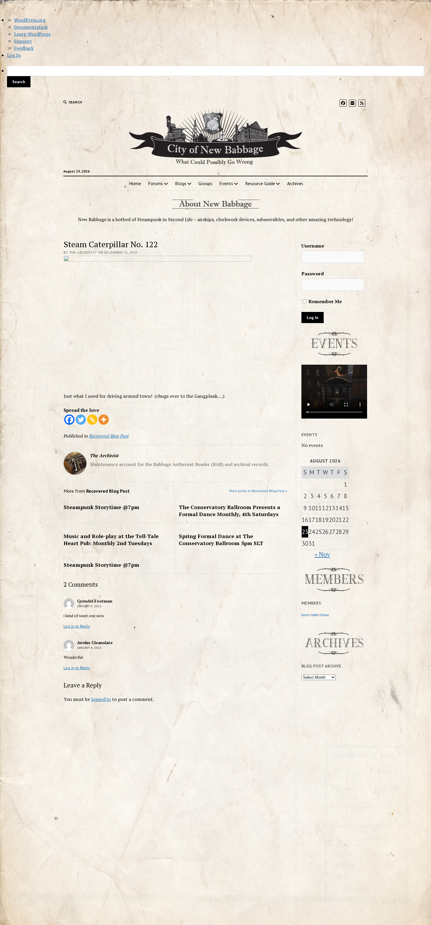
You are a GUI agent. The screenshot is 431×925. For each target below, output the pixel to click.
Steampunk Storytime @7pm (101, 507)
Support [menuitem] (23, 41)
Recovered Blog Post (109, 436)
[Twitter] (81, 419)
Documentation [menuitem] (30, 27)
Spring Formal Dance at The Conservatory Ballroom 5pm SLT (221, 540)
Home (135, 183)
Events (226, 183)
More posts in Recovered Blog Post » (258, 491)
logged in (101, 699)
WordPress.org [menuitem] (29, 20)
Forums (155, 183)
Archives (295, 183)
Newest (305, 614)
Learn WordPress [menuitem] (32, 34)
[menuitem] (215, 76)
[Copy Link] (92, 419)
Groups (205, 183)
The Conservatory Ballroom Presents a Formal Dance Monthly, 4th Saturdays (229, 511)
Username (312, 246)
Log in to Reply (77, 626)
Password (312, 273)
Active (314, 614)
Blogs (180, 183)
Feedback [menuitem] (24, 48)
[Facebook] (69, 419)
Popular (324, 614)
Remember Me (324, 301)
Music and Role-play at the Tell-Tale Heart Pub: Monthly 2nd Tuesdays (111, 540)
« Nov (322, 554)
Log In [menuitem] (14, 55)
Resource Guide (260, 183)
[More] (104, 419)
